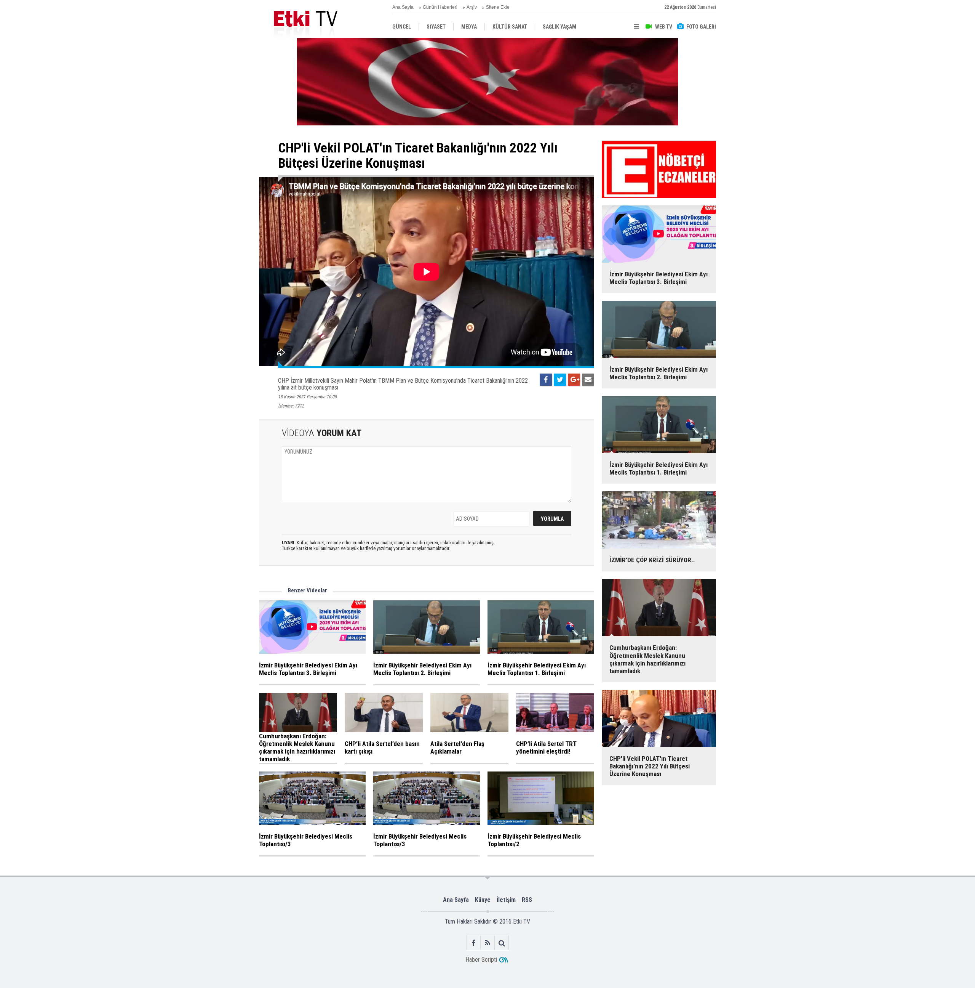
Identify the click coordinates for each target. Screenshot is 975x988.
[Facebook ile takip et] (474, 942)
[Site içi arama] (502, 942)
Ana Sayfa (403, 7)
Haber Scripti (481, 959)
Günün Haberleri (440, 7)
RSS (527, 899)
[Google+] (574, 380)
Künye (483, 899)
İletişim (506, 899)
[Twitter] (560, 380)
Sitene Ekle (498, 7)
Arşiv (472, 7)
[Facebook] (546, 380)
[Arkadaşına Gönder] (588, 380)
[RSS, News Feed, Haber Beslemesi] (488, 942)
